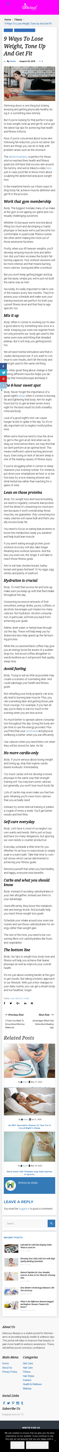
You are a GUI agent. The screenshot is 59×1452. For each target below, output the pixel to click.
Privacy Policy (9, 1371)
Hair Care (28, 1367)
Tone (26, 998)
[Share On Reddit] (3, 385)
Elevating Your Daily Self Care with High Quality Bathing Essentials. (37, 1260)
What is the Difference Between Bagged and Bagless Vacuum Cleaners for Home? (37, 1304)
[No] (55, 1440)
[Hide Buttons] (1, 391)
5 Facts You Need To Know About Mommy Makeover (15, 1024)
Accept (17, 1445)
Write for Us (31, 1427)
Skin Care (28, 1363)
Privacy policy (37, 1445)
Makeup (27, 1388)
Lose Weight (16, 998)
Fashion (27, 1380)
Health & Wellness (24, 30)
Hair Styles (28, 1376)
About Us (7, 1367)
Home (8, 19)
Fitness (18, 19)
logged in (24, 1208)
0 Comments (42, 61)
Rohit (25, 1082)
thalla (13, 61)
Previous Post (16, 1014)
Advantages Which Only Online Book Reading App (43, 1024)
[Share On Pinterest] (3, 379)
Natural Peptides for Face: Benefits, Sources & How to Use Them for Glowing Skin (37, 1275)
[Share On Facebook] (3, 366)
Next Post (45, 1014)
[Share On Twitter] (3, 372)
